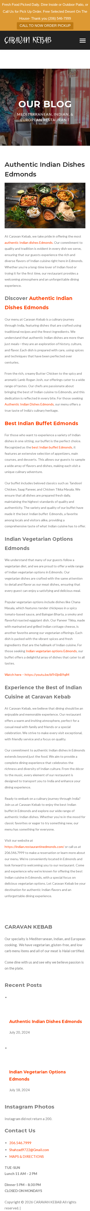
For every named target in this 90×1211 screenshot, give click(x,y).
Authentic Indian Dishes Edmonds (45, 1021)
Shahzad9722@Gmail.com (29, 1150)
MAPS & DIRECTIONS (26, 1156)
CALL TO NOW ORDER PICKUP (45, 26)
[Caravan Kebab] (28, 40)
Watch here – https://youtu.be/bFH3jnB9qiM (37, 675)
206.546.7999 (20, 1143)
